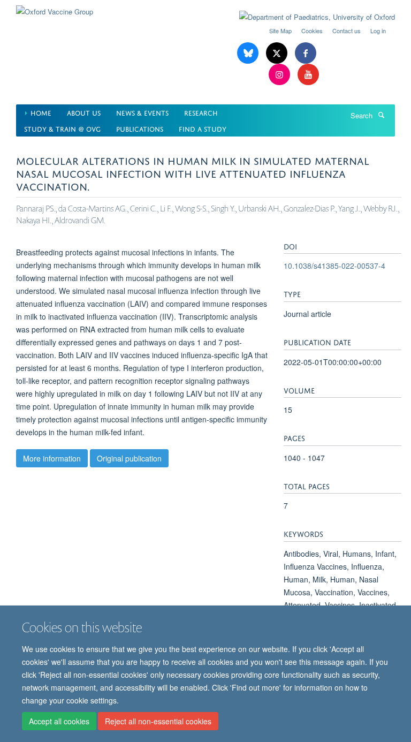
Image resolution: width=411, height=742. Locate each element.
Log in (378, 30)
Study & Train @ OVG (62, 128)
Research (201, 112)
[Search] (381, 114)
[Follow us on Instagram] (280, 75)
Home (41, 112)
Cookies (312, 30)
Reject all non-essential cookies (158, 721)
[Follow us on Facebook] (305, 53)
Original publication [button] (129, 458)
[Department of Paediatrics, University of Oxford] (309, 17)
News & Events (142, 112)
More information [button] (52, 458)
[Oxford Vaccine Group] (54, 8)
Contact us (346, 30)
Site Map (280, 30)
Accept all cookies (59, 721)
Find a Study (202, 128)
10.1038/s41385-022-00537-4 (334, 265)
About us (84, 112)
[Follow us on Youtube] (308, 75)
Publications (139, 128)
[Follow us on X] (278, 53)
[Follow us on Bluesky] (249, 53)
